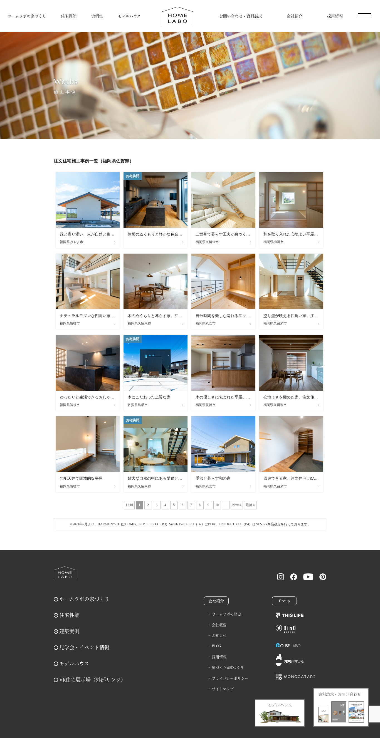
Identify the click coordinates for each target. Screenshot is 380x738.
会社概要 (219, 625)
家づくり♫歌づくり (228, 667)
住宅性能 (69, 16)
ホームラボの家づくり (26, 16)
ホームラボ (65, 573)
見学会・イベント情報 (84, 647)
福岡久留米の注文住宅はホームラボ (177, 16)
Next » (236, 505)
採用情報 (335, 16)
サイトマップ (223, 689)
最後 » (250, 505)
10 (217, 505)
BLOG (216, 646)
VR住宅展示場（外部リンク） (92, 679)
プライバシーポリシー (230, 678)
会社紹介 (294, 16)
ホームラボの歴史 (226, 614)
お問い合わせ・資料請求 (240, 16)
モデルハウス (129, 16)
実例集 (97, 16)
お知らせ (219, 635)
